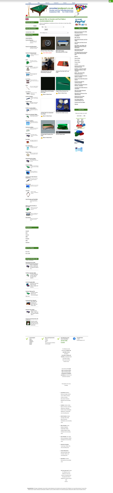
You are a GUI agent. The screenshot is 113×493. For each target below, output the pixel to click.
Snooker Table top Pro (30, 291)
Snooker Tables (29, 164)
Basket (73, 2)
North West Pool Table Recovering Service (79, 50)
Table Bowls (28, 184)
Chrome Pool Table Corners (62, 112)
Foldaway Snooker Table (31, 272)
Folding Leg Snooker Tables (31, 114)
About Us (47, 2)
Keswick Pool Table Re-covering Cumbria (79, 82)
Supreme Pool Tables (30, 309)
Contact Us (56, 2)
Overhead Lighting (29, 127)
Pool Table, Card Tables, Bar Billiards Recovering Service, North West (80, 46)
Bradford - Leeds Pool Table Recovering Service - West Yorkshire (80, 69)
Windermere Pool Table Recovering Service (79, 97)
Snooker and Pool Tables (80, 102)
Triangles (27, 190)
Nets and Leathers (29, 120)
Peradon (27, 238)
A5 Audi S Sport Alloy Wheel (47, 50)
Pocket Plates (28, 152)
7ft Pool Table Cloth (60, 134)
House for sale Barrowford (31, 46)
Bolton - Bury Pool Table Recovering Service (80, 73)
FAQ (38, 2)
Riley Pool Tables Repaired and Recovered (80, 91)
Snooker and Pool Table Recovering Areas (79, 66)
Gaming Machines (29, 40)
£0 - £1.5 (27, 251)
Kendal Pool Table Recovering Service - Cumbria (81, 76)
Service (64, 2)
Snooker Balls (28, 170)
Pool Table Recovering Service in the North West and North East (81, 53)
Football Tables (29, 101)
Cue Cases (28, 72)
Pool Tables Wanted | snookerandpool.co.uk (79, 100)
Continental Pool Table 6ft (31, 300)
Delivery (76, 56)
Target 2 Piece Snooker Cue (62, 91)
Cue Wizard (28, 91)
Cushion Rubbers (29, 96)
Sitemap (76, 104)
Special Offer (28, 212)
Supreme (27, 242)
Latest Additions (29, 38)
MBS (27, 236)
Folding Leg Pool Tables (31, 107)
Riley (27, 240)
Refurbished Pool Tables (31, 158)
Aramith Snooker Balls (30, 282)
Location (76, 63)
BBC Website (77, 37)
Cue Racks (28, 79)
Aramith (27, 231)
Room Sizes (77, 60)
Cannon (27, 234)
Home (30, 2)
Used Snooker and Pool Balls (32, 199)
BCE (26, 232)
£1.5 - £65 (28, 253)
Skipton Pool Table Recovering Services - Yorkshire (81, 85)
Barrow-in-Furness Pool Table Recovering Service (81, 32)
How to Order (77, 58)
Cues (27, 85)
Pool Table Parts (29, 145)
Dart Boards (28, 217)
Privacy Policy (77, 62)
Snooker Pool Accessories (31, 52)
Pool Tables (28, 133)
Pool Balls (28, 139)
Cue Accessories (29, 66)
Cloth (27, 59)
